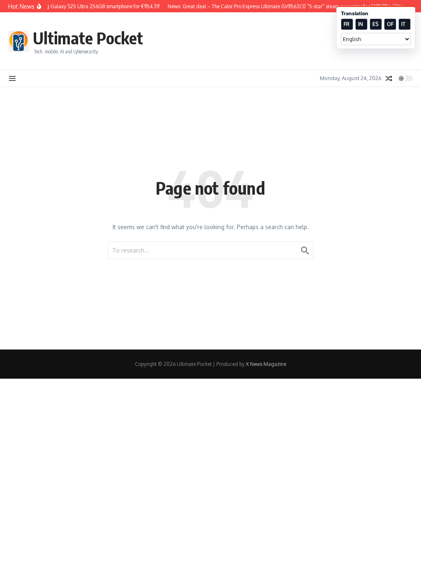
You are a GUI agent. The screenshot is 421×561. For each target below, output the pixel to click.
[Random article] (389, 78)
